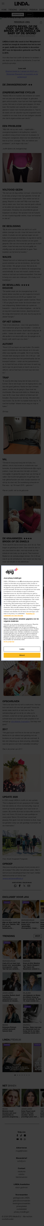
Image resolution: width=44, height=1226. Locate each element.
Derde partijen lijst (9, 641)
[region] (22, 613)
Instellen (22, 649)
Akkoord (22, 655)
